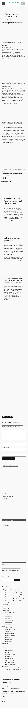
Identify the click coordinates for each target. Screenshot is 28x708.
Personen (4, 608)
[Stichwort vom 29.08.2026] (14, 359)
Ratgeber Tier (8, 620)
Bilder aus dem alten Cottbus (11, 590)
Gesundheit (7, 614)
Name (4, 441)
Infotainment (7, 656)
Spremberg (7, 641)
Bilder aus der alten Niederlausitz (12, 600)
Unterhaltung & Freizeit (7, 648)
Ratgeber (4, 610)
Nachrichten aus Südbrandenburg (11, 679)
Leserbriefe (4, 604)
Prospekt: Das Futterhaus (7, 496)
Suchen (17, 580)
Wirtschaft (4, 666)
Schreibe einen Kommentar (10, 422)
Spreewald (7, 639)
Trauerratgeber (8, 624)
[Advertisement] (14, 359)
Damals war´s (5, 589)
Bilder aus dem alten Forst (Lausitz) (12, 592)
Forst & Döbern (8, 629)
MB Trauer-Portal (6, 682)
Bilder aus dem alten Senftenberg (12, 594)
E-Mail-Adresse (6, 447)
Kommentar (5, 428)
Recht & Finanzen (8, 622)
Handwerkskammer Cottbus (11, 667)
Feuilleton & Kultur (8, 654)
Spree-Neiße (7, 637)
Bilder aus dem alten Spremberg (12, 596)
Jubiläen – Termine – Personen (14, 669)
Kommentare (7, 416)
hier (8, 175)
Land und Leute (8, 660)
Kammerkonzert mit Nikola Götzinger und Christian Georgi (13, 200)
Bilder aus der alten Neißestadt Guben (13, 598)
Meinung (4, 606)
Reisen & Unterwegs (9, 664)
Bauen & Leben (8, 612)
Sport (3, 643)
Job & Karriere (8, 616)
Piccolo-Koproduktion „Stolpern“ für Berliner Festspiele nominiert (13, 280)
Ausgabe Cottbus (7, 469)
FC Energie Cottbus (9, 644)
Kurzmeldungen (8, 633)
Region (3, 626)
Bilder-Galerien (8, 650)
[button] (3, 178)
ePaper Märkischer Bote (10, 466)
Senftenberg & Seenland (10, 635)
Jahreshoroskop (8, 658)
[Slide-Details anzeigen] (14, 510)
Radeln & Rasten (8, 662)
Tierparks (4, 136)
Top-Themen (5, 646)
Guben (6, 631)
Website (4, 452)
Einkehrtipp (7, 652)
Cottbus (13, 19)
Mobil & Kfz (7, 618)
